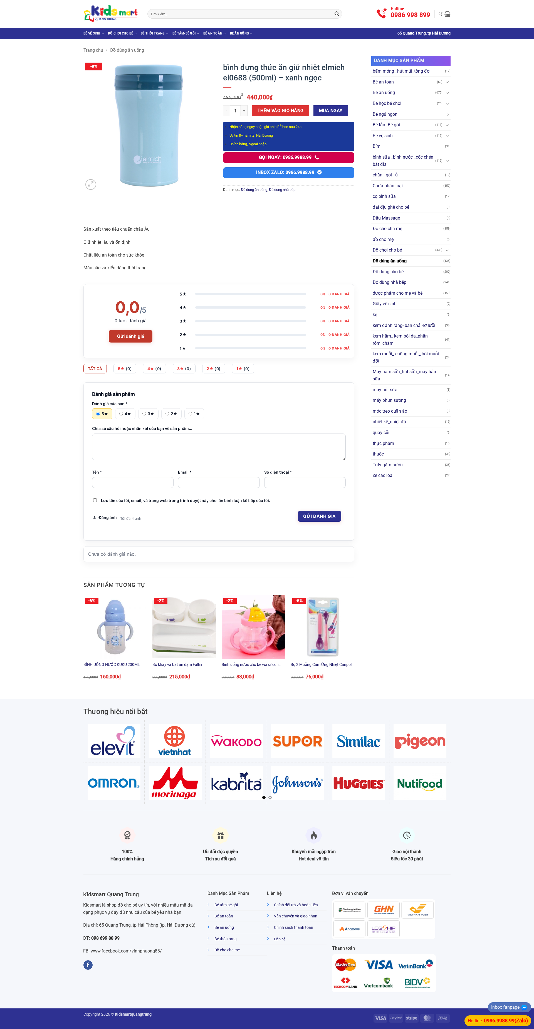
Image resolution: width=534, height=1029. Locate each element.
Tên (97, 472)
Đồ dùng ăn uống (127, 50)
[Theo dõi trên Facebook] (88, 965)
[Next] (354, 642)
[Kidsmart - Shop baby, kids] (111, 13)
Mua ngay (331, 110)
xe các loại (383, 475)
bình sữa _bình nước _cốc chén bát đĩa (403, 160)
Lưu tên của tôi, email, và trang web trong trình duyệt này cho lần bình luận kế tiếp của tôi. (185, 500)
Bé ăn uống (239, 33)
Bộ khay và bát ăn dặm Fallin (177, 664)
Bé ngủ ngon (385, 114)
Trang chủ (93, 50)
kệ (375, 314)
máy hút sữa (385, 389)
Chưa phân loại (388, 185)
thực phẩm (383, 443)
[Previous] (84, 642)
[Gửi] (337, 14)
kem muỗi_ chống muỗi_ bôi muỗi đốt (406, 357)
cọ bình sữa (384, 196)
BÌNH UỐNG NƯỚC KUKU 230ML (111, 664)
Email (185, 472)
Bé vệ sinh (91, 33)
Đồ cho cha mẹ (387, 228)
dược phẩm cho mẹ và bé (397, 293)
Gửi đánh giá (130, 336)
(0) (125, 368)
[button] (445, 14)
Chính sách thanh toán (293, 927)
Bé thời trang (153, 33)
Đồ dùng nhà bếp (389, 282)
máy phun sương (389, 400)
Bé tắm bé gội (226, 905)
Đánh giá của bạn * (110, 403)
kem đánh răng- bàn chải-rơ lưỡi (404, 325)
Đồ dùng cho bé (388, 271)
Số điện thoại (278, 472)
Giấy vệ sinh (385, 303)
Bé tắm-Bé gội (184, 33)
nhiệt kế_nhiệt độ (389, 421)
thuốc (378, 454)
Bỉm (376, 146)
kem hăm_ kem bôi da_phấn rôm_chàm (400, 339)
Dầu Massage (386, 218)
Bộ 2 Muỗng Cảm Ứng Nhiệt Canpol (321, 664)
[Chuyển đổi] (447, 81)
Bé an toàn (212, 33)
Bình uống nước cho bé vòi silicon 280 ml (250, 665)
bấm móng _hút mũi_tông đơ (401, 71)
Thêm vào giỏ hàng (281, 110)
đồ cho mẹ (383, 239)
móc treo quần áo (390, 411)
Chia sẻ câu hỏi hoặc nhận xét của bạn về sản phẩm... (142, 428)
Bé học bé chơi (387, 103)
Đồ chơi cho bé (120, 33)
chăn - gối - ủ (385, 175)
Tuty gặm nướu (388, 464)
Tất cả (95, 368)
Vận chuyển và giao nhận (295, 916)
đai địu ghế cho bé (391, 207)
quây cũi (381, 432)
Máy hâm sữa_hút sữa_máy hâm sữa (405, 375)
